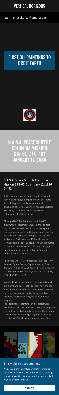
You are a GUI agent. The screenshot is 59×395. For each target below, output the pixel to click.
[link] (29, 6)
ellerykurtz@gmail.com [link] (29, 17)
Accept (29, 387)
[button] (7, 18)
